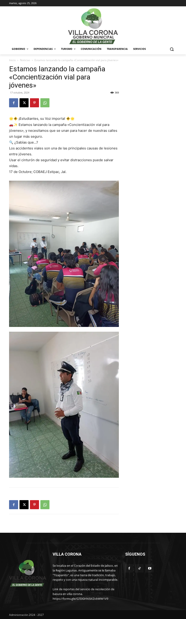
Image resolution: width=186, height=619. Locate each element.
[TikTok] (139, 568)
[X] (24, 102)
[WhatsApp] (44, 102)
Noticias (25, 60)
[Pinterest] (34, 102)
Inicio (12, 60)
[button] (171, 49)
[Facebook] (13, 102)
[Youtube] (150, 568)
